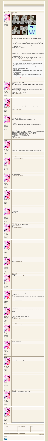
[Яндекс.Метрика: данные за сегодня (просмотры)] (5, 437)
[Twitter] (8, 436)
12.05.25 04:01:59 (15, 273)
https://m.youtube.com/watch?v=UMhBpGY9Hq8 (19, 325)
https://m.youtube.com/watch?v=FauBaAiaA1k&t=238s (18, 175)
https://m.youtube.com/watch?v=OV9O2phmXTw (18, 225)
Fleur (4, 12)
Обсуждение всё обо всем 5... (8, 427)
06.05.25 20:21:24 (15, 156)
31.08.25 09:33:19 (15, 373)
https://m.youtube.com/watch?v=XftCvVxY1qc (17, 191)
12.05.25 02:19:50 (15, 223)
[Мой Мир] (10, 436)
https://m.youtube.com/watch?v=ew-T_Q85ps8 (18, 227)
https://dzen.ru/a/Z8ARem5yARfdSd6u (18, 93)
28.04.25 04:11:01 (15, 81)
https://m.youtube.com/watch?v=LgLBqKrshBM (19, 275)
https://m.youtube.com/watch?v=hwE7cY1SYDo (17, 318)
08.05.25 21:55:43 (15, 173)
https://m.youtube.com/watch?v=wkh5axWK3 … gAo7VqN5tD (18, 313)
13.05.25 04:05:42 (15, 323)
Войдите (8, 7)
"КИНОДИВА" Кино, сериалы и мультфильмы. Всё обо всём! (11, 433)
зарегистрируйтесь (11, 7)
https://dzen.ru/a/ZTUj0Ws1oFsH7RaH (17, 137)
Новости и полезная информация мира (21, 426)
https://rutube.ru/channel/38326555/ (19, 109)
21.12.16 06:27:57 (15, 12)
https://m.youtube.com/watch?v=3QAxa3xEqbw (18, 158)
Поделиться (13, 12)
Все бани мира (6, 426)
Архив (18, 427)
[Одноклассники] (9, 436)
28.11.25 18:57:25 (15, 390)
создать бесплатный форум (41, 434)
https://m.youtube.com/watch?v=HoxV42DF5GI (19, 261)
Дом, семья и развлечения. (22, 433)
